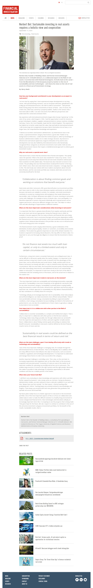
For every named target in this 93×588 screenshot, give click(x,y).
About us (24, 584)
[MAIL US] (85, 579)
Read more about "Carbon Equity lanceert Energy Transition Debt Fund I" (46, 516)
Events (31, 18)
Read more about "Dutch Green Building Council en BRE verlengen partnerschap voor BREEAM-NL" (46, 505)
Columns (41, 18)
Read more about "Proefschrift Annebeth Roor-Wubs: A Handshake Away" (46, 483)
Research (51, 18)
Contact (24, 581)
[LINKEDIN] (81, 579)
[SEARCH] (89, 2)
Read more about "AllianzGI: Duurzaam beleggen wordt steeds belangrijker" (46, 550)
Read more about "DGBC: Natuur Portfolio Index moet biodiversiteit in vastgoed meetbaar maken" (46, 471)
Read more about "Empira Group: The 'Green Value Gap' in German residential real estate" (46, 561)
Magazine (22, 18)
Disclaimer (42, 579)
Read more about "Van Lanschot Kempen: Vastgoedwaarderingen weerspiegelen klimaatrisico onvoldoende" (46, 494)
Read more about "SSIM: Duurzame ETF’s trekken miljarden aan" (46, 527)
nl (62, 2)
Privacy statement (44, 576)
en (59, 2)
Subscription (26, 576)
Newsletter (86, 18)
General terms (43, 581)
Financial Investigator (5, 18)
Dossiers (61, 18)
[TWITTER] (77, 579)
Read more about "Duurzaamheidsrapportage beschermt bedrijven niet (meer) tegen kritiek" (46, 460)
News (12, 18)
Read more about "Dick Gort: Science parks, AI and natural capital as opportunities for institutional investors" (46, 538)
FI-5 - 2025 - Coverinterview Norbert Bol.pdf (40, 438)
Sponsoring (25, 579)
